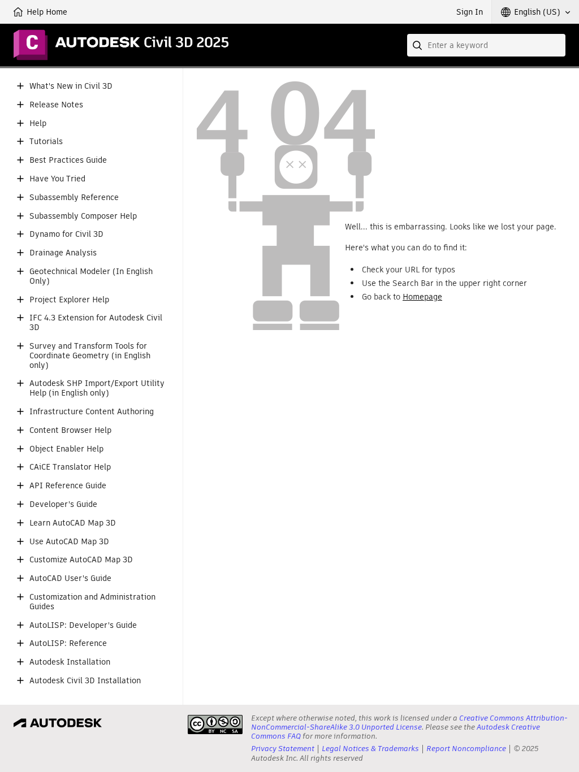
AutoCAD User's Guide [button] (70, 578)
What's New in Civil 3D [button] (71, 86)
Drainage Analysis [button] (63, 253)
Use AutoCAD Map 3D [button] (69, 542)
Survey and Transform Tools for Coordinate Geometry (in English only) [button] (89, 355)
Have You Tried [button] (57, 179)
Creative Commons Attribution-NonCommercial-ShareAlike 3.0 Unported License (409, 722)
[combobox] (486, 45)
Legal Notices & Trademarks (370, 748)
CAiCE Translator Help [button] (70, 467)
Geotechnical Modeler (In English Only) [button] (91, 276)
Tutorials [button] (46, 141)
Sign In (469, 12)
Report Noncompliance (466, 748)
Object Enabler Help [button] (66, 449)
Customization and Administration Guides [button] (92, 601)
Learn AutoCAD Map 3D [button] (72, 523)
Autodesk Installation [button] (69, 662)
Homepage (422, 296)
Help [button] (37, 123)
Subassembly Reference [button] (74, 197)
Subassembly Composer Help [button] (83, 216)
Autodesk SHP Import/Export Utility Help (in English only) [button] (97, 388)
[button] (535, 12)
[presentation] (215, 724)
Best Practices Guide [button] (68, 160)
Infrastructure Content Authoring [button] (91, 412)
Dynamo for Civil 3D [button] (66, 234)
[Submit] (418, 45)
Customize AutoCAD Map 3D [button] (81, 560)
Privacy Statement (282, 748)
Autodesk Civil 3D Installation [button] (85, 681)
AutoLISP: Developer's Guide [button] (83, 625)
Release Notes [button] (56, 105)
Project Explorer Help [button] (69, 300)
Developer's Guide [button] (63, 504)
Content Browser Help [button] (70, 430)
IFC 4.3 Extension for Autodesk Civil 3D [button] (95, 322)
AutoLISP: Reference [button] (68, 643)
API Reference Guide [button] (67, 486)
